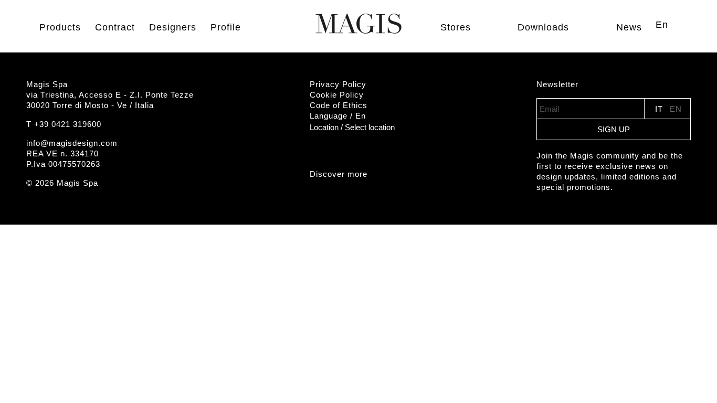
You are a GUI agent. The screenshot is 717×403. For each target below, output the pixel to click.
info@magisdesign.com (72, 143)
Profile (225, 27)
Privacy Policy (338, 84)
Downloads (543, 27)
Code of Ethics (338, 105)
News (629, 27)
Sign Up (613, 129)
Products (60, 27)
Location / (352, 127)
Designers (172, 27)
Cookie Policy (337, 94)
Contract (115, 27)
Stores (455, 27)
